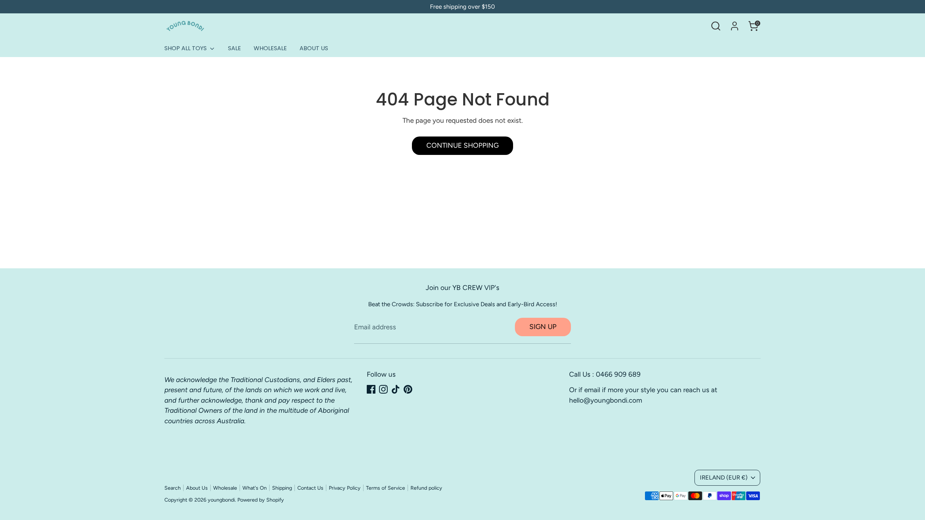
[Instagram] (383, 389)
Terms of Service (385, 488)
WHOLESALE (270, 48)
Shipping (282, 488)
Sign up (542, 326)
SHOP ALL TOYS (186, 48)
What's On (254, 488)
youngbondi (221, 500)
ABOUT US (314, 48)
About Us (197, 488)
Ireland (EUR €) (724, 477)
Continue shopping (462, 145)
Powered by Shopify (260, 500)
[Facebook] (371, 389)
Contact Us (310, 488)
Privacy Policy (345, 488)
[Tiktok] (395, 389)
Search (172, 488)
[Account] (734, 26)
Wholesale (225, 488)
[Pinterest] (408, 389)
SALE (234, 48)
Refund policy (426, 488)
